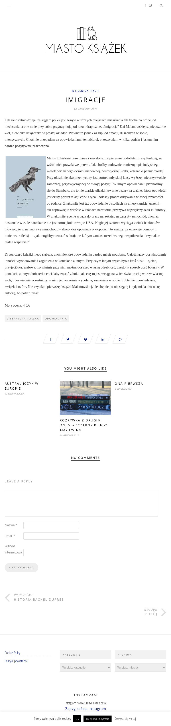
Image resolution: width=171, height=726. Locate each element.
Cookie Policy (12, 652)
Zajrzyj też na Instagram (85, 708)
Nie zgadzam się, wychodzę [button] (97, 718)
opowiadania (56, 318)
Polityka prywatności (16, 661)
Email (10, 536)
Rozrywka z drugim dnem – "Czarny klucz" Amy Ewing (84, 425)
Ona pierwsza (129, 383)
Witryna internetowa (13, 549)
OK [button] (77, 719)
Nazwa (11, 525)
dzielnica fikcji (85, 90)
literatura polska (23, 318)
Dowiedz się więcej (125, 718)
